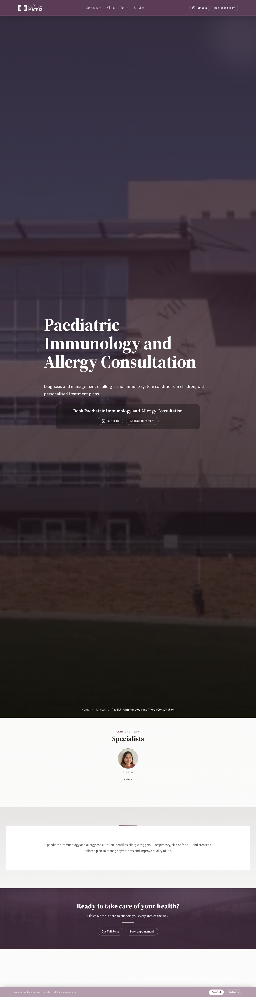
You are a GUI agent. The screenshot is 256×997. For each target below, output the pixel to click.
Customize (233, 992)
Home (85, 710)
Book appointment (224, 8)
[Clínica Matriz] (30, 7)
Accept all (216, 992)
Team (124, 7)
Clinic (111, 7)
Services (92, 7)
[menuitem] (93, 7)
